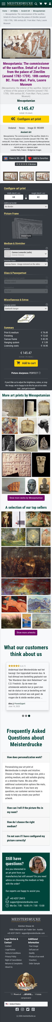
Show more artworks (26, 632)
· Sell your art (33, 949)
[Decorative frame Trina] (42, 176)
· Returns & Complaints (13, 963)
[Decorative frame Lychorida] (9, 176)
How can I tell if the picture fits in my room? (25, 810)
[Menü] (3, 4)
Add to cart (28, 363)
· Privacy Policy (10, 956)
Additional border (10, 203)
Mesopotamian (39, 11)
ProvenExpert (18, 703)
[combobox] (26, 206)
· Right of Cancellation (13, 960)
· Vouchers (32, 960)
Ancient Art (25, 11)
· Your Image (33, 946)
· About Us (8, 967)
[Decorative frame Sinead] (26, 176)
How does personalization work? (24, 757)
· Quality (31, 953)
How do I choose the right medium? (21, 824)
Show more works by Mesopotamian (26, 497)
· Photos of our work (36, 956)
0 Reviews (32, 164)
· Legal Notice (9, 949)
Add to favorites (39, 158)
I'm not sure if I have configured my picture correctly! (26, 838)
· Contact (7, 946)
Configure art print (28, 119)
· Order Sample (34, 963)
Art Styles (14, 11)
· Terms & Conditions (12, 953)
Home (4, 11)
